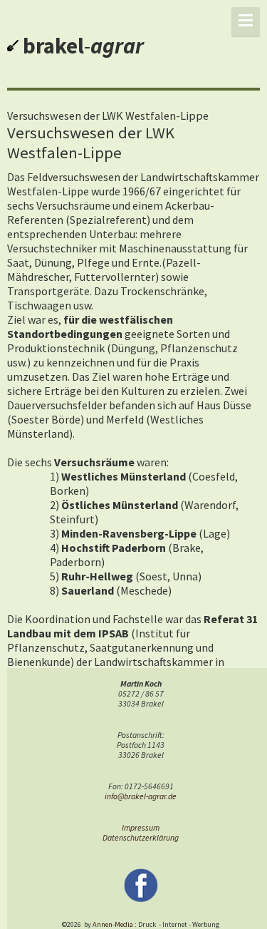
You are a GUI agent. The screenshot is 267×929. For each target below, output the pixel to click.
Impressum (140, 828)
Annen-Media (113, 924)
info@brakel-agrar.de (141, 796)
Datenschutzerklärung (141, 838)
